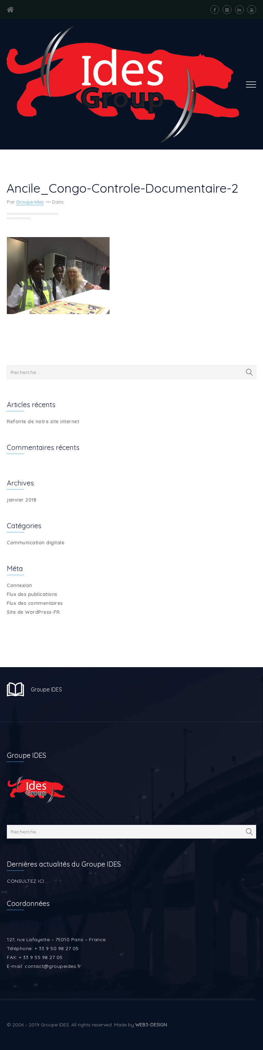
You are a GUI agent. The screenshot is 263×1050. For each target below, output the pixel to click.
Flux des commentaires (35, 603)
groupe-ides (30, 202)
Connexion (19, 585)
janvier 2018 (21, 500)
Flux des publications (32, 594)
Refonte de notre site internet (43, 421)
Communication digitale (35, 543)
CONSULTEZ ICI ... (28, 881)
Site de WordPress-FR (33, 612)
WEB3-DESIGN (151, 1025)
